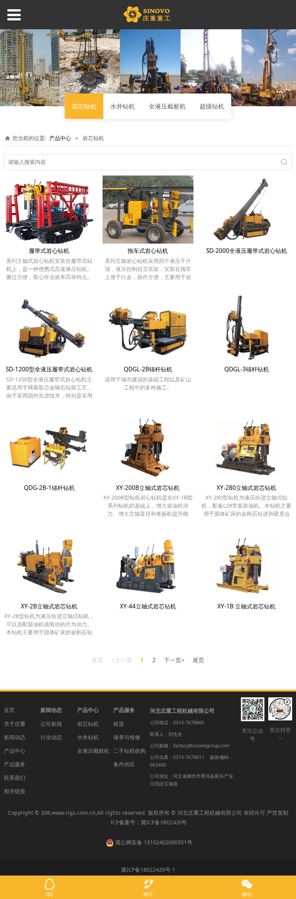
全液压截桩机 (167, 106)
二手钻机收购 (129, 750)
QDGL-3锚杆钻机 (246, 369)
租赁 (118, 723)
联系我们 (14, 777)
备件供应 (124, 764)
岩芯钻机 (84, 106)
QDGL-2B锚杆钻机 (148, 369)
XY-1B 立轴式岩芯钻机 (246, 606)
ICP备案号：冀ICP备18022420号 (149, 822)
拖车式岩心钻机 (148, 251)
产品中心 (60, 138)
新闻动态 (14, 737)
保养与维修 (126, 737)
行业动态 (51, 737)
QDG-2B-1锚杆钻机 (49, 488)
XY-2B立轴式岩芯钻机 (49, 606)
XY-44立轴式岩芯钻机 (148, 606)
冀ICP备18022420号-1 (148, 869)
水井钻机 (122, 106)
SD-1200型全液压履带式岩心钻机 (49, 369)
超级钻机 (212, 106)
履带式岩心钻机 (49, 251)
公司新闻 (51, 723)
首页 (9, 710)
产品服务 (14, 764)
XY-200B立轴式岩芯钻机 (148, 488)
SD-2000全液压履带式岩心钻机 (246, 251)
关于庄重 (14, 723)
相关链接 (14, 791)
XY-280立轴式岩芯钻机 (246, 488)
